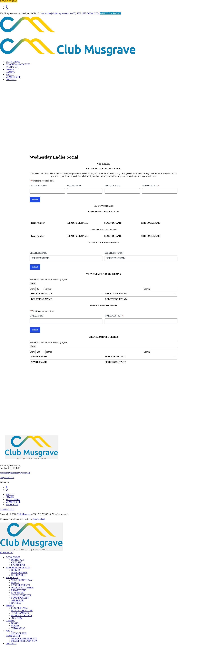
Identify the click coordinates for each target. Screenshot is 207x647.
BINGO (15, 582)
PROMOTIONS (18, 590)
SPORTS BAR (18, 565)
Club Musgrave (24, 514)
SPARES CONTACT (114, 316)
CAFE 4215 (16, 562)
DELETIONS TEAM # (114, 253)
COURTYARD (18, 575)
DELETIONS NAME (38, 253)
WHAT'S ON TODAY (110, 13)
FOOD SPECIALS (20, 598)
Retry (33, 283)
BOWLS (10, 69)
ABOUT (10, 74)
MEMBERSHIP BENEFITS (24, 638)
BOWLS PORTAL (8, 1)
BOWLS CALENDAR (22, 610)
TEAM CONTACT (150, 186)
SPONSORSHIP (19, 633)
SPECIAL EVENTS (20, 585)
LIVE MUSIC (17, 593)
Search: (147, 289)
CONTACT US (7, 509)
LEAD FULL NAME (38, 186)
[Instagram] (7, 8)
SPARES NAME (36, 316)
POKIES (15, 625)
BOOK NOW (93, 13)
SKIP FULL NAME (113, 186)
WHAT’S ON (12, 67)
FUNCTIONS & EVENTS (18, 64)
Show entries (40, 289)
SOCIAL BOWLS (19, 608)
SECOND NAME (74, 186)
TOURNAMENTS (20, 613)
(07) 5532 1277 (79, 13)
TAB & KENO (18, 628)
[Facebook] (6, 6)
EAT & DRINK (13, 62)
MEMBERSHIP (13, 77)
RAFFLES (16, 603)
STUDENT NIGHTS (21, 595)
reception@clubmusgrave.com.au (57, 13)
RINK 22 (15, 570)
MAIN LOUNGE (19, 572)
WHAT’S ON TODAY (21, 580)
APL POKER (17, 600)
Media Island (39, 519)
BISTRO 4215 (18, 560)
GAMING (10, 72)
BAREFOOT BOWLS (21, 615)
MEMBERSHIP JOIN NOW (24, 641)
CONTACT (11, 79)
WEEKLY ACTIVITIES (22, 587)
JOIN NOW (16, 618)
